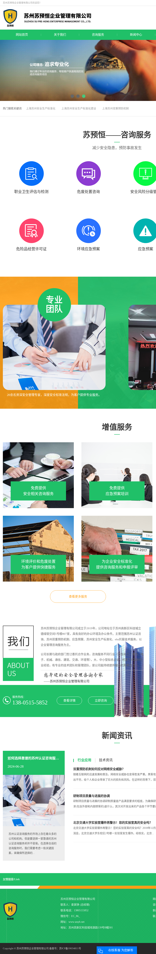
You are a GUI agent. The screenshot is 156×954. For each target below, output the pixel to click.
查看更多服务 (78, 596)
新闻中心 (136, 34)
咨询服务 (98, 34)
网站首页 (22, 34)
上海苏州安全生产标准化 (40, 108)
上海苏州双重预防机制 (115, 108)
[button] (72, 96)
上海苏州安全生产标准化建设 (78, 108)
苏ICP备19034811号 (70, 948)
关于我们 (60, 34)
